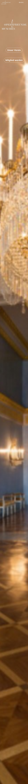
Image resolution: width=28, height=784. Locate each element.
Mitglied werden (14, 60)
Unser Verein (14, 50)
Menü (22, 2)
